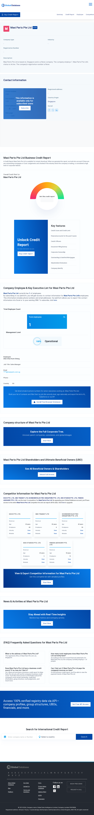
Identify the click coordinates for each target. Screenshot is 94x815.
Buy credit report (26, 254)
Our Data (26, 783)
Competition (90, 14)
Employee (80, 14)
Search (84, 736)
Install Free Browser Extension (49, 402)
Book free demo (76, 784)
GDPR (40, 795)
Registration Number (11, 48)
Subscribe (25, 108)
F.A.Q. (39, 783)
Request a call (76, 790)
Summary (60, 14)
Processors (41, 799)
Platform (10, 792)
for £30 (47, 199)
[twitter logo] (53, 110)
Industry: (51, 40)
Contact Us (26, 786)
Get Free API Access (80, 704)
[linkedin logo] (56, 110)
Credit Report (69, 14)
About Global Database (11, 784)
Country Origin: (53, 97)
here (55, 300)
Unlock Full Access (47, 474)
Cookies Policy (42, 792)
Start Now (47, 441)
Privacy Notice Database (42, 787)
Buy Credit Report (11, 15)
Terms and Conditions (26, 791)
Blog (9, 788)
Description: (7, 58)
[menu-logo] (10, 5)
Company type (8, 40)
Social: (50, 106)
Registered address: (55, 89)
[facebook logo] (49, 110)
